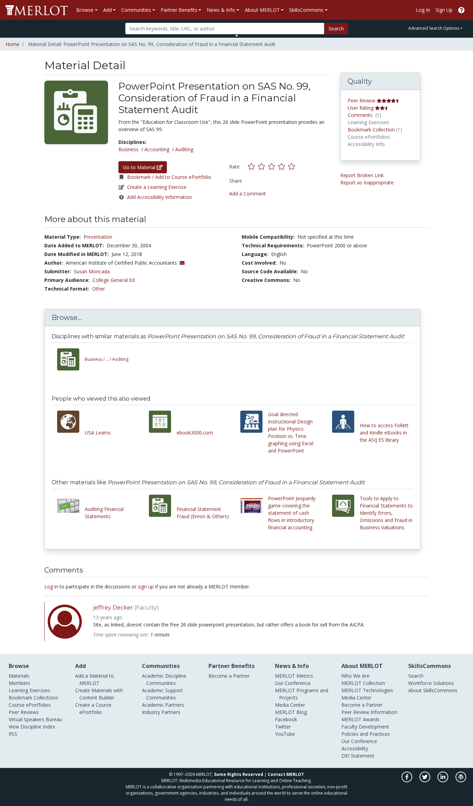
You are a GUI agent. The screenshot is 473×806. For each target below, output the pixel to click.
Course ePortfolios (30, 705)
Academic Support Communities (162, 694)
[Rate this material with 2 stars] (263, 166)
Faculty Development (365, 726)
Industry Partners (161, 712)
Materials (19, 675)
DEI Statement (357, 755)
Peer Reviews (24, 712)
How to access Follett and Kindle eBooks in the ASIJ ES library (384, 432)
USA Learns (98, 432)
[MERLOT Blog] (461, 781)
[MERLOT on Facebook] (407, 781)
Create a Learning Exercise (157, 187)
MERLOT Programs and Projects (301, 694)
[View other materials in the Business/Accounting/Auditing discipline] (71, 359)
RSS (13, 734)
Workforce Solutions (431, 683)
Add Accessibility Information (159, 197)
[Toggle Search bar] (236, 35)
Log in (51, 586)
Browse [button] (84, 10)
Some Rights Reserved (238, 774)
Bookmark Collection (371, 129)
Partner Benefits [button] (179, 10)
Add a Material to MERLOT (94, 679)
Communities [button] (136, 10)
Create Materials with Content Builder (99, 694)
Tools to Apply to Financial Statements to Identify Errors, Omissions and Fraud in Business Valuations (386, 513)
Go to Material (140, 167)
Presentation (97, 236)
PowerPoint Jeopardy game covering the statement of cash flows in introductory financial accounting (291, 513)
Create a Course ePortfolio (93, 708)
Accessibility (354, 748)
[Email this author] (182, 262)
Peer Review (361, 100)
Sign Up (444, 10)
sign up (146, 586)
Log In (423, 10)
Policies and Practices (365, 734)
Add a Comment (247, 193)
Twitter (283, 726)
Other (98, 288)
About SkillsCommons (432, 690)
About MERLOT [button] (262, 10)
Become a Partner (229, 675)
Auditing (184, 149)
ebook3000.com (195, 432)
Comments (360, 115)
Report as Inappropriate (367, 182)
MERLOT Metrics (294, 675)
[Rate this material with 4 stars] (283, 166)
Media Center (290, 705)
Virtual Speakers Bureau (35, 719)
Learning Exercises (29, 690)
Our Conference (293, 683)
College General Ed (113, 280)
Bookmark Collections (33, 697)
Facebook (286, 719)
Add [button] (107, 10)
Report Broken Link (362, 175)
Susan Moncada (92, 271)
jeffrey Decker (113, 607)
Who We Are (355, 675)
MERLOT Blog (291, 712)
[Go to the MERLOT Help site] (461, 9)
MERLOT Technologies (367, 690)
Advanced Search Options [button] (433, 28)
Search (336, 28)
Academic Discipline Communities (164, 679)
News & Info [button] (221, 10)
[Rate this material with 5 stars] (292, 166)
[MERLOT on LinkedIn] (443, 781)
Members (19, 683)
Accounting (156, 149)
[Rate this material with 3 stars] (273, 166)
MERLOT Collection (363, 683)
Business (128, 149)
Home (12, 44)
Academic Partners (163, 705)
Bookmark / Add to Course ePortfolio (169, 177)
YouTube (285, 734)
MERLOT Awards (360, 719)
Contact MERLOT (286, 774)
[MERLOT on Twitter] (425, 781)
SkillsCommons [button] (306, 10)
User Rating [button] (361, 107)
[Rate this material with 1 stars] (253, 166)
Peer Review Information (369, 712)
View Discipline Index (32, 726)
